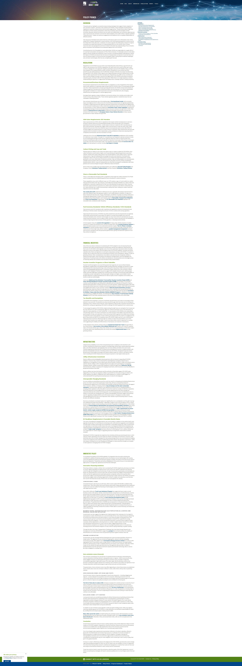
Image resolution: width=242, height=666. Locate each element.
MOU (126, 3)
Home (121, 3)
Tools (156, 3)
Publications (144, 3)
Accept (7, 661)
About (130, 3)
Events (151, 3)
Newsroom (136, 3)
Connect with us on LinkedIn (97, 659)
